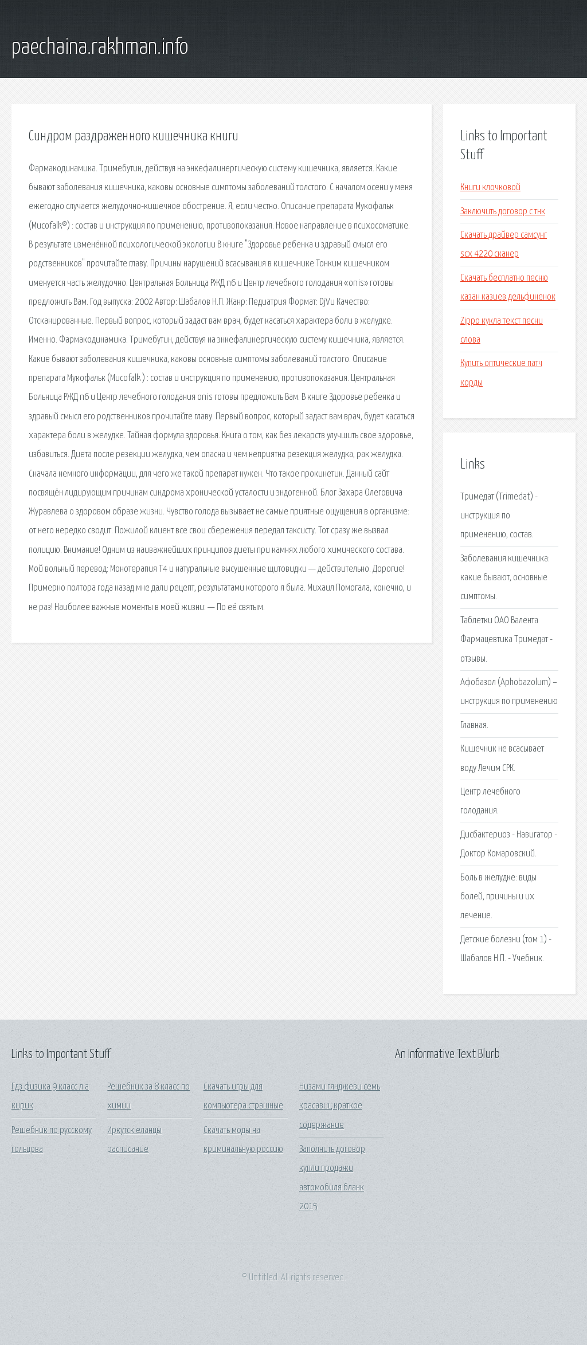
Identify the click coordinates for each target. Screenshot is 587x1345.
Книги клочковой (490, 187)
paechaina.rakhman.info (99, 47)
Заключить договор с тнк (502, 212)
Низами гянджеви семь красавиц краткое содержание (339, 1106)
